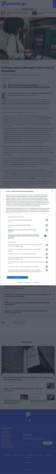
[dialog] (28, 237)
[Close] (53, 191)
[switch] (46, 220)
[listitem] (28, 217)
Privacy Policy (36, 282)
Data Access (28, 282)
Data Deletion (20, 282)
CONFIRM (17, 277)
